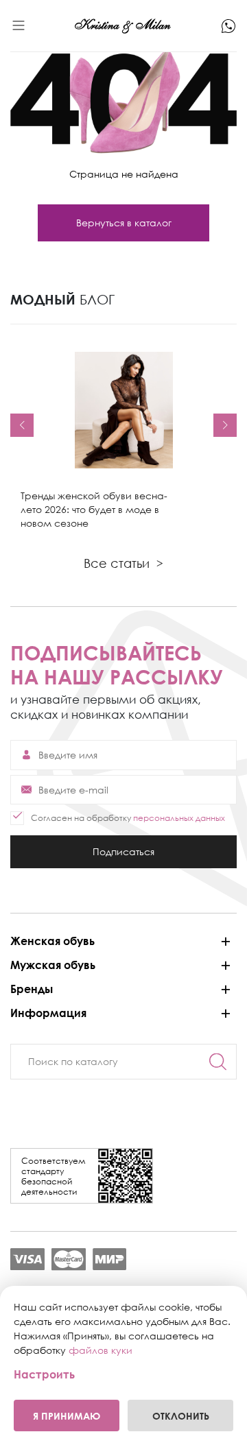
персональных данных (179, 818)
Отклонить (180, 1416)
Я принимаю (66, 1416)
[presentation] (22, 425)
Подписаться (123, 857)
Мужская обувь (52, 965)
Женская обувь (52, 941)
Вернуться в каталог (124, 222)
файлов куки (100, 1350)
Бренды (31, 989)
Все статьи (123, 563)
